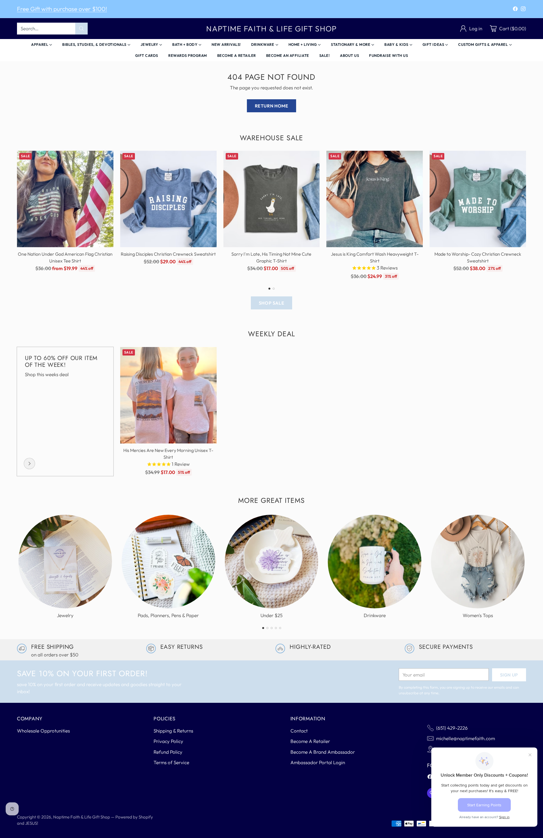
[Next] (526, 215)
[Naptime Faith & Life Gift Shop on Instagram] (523, 10)
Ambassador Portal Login (317, 762)
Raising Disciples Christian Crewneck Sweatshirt (168, 254)
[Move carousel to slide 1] (269, 289)
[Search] (81, 29)
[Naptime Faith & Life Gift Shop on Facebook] (515, 10)
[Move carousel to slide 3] (272, 628)
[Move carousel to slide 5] (280, 628)
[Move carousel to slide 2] (274, 289)
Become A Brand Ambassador (322, 752)
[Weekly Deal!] (29, 463)
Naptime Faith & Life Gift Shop (81, 817)
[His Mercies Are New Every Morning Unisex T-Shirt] (168, 395)
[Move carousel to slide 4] (276, 628)
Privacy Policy (168, 741)
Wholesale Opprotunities (43, 731)
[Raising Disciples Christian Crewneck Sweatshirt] (168, 199)
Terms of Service (171, 762)
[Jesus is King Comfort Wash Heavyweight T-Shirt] (374, 199)
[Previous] (17, 215)
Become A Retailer (310, 741)
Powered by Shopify (134, 817)
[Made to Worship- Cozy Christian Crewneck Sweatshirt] (478, 199)
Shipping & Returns (173, 731)
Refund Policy (168, 752)
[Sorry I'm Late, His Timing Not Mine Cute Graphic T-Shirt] (271, 199)
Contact (299, 731)
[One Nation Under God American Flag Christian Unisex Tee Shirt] (65, 199)
